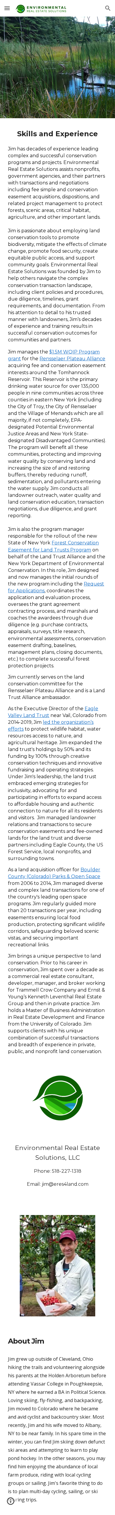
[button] (7, 8)
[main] (57, 591)
